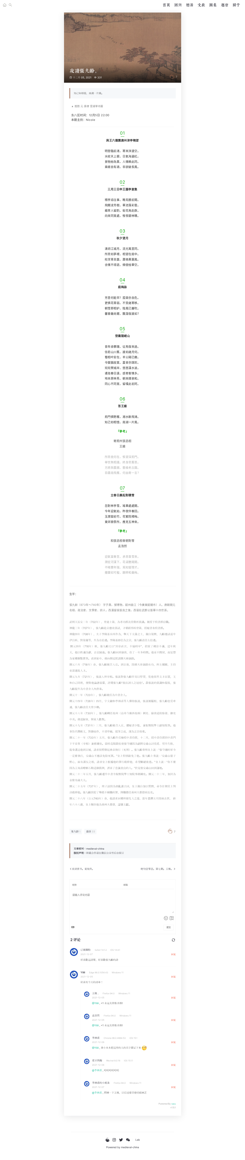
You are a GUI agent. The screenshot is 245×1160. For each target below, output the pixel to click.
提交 (168, 927)
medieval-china (130, 1147)
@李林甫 (97, 1070)
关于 (236, 5)
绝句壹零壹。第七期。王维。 (157, 868)
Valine (173, 1104)
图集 (213, 5)
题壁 (224, 5)
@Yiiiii (95, 1003)
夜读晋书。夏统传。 (83, 868)
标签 (189, 5)
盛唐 (88, 831)
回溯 (178, 5)
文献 (201, 5)
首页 (166, 5)
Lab (137, 1139)
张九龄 (75, 831)
